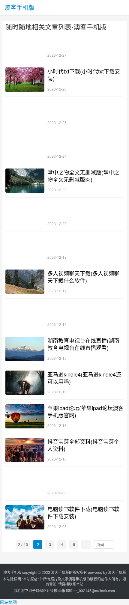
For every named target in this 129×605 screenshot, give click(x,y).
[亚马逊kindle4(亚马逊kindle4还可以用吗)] (24, 383)
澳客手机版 (19, 7)
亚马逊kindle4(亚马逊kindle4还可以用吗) (84, 378)
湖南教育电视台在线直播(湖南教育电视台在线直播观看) (83, 344)
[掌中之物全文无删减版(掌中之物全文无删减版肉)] (24, 180)
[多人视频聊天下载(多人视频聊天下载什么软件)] (24, 282)
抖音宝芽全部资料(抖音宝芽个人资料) (83, 445)
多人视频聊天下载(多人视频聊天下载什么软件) (83, 277)
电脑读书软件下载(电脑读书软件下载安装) (83, 512)
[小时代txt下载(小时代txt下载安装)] (24, 79)
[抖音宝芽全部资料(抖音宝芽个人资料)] (24, 450)
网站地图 (8, 602)
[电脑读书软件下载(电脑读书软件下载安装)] (24, 517)
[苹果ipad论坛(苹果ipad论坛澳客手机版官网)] (24, 416)
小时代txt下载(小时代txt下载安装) (83, 74)
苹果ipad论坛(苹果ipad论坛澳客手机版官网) (85, 411)
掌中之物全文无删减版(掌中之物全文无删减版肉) (83, 175)
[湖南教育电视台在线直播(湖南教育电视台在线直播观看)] (24, 349)
